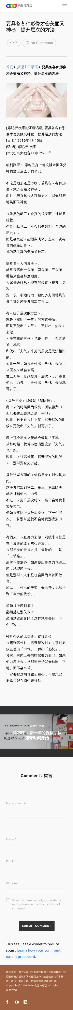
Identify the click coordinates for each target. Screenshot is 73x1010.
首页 (9, 67)
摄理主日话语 (27, 67)
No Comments (41, 43)
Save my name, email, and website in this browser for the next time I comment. (36, 900)
